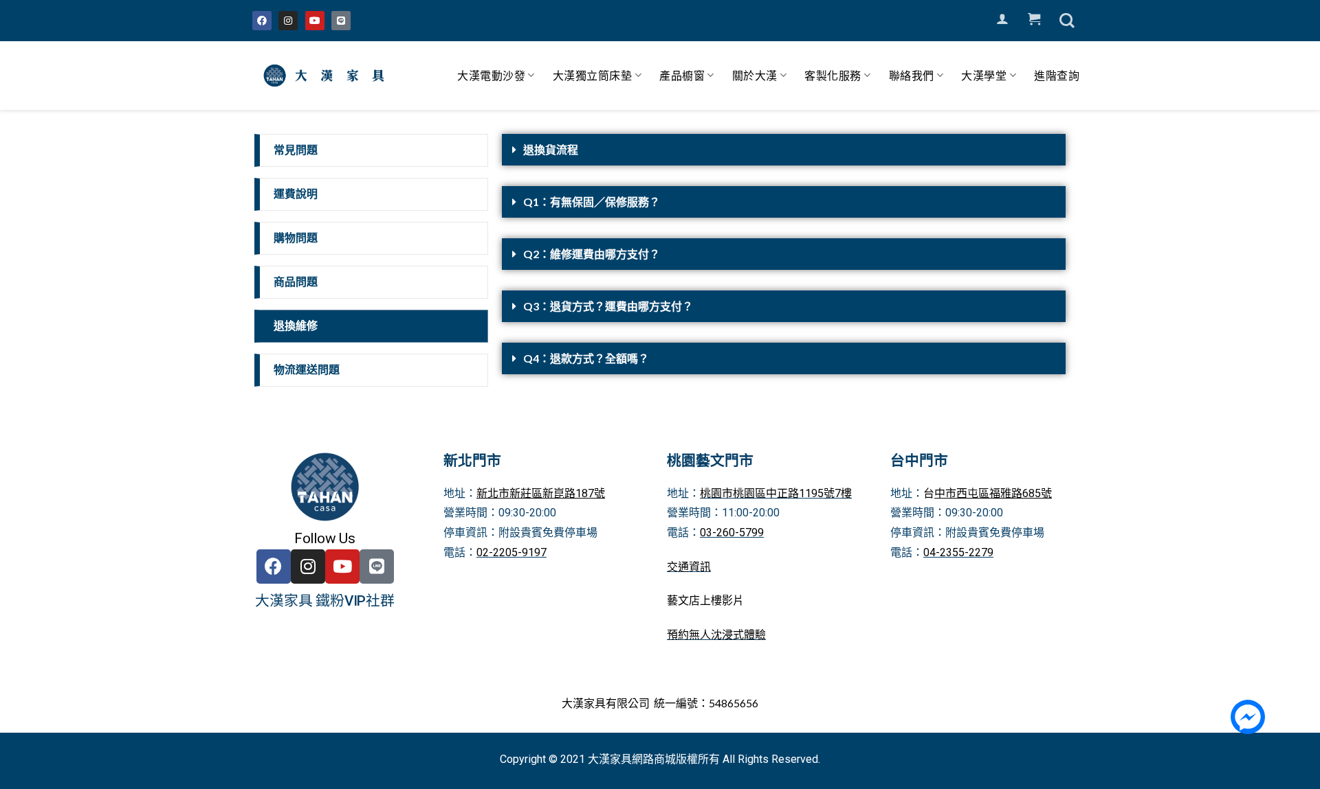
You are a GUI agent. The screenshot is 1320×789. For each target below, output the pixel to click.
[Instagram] (288, 20)
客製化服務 (832, 75)
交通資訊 (689, 566)
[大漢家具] (326, 75)
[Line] (341, 20)
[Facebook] (262, 20)
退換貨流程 (550, 149)
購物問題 (296, 237)
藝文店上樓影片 (705, 600)
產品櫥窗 (682, 75)
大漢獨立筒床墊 (592, 75)
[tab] (784, 149)
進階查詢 (1056, 75)
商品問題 (296, 281)
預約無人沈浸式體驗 (716, 634)
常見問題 (296, 150)
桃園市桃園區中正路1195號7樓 (776, 493)
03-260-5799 (732, 532)
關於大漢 (755, 75)
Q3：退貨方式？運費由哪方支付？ (608, 305)
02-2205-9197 (511, 552)
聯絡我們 (911, 75)
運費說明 (296, 194)
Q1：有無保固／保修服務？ (591, 201)
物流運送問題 (307, 369)
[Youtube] (314, 20)
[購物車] (1034, 19)
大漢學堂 (983, 75)
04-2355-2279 (958, 552)
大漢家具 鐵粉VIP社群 (325, 601)
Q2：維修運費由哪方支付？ (591, 253)
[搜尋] (1067, 21)
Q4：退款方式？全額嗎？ (586, 358)
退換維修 (296, 325)
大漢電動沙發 (491, 75)
